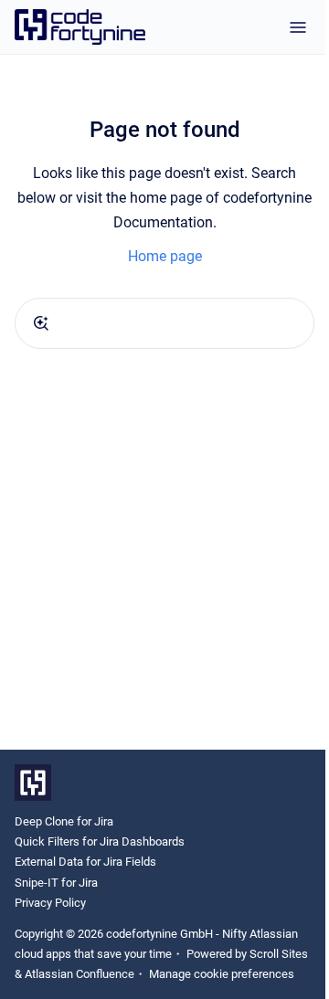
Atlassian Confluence (79, 974)
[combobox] (164, 323)
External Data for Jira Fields (85, 861)
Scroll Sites (278, 954)
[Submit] (41, 323)
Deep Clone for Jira (64, 821)
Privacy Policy (50, 903)
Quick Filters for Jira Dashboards (100, 841)
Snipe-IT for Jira (56, 882)
